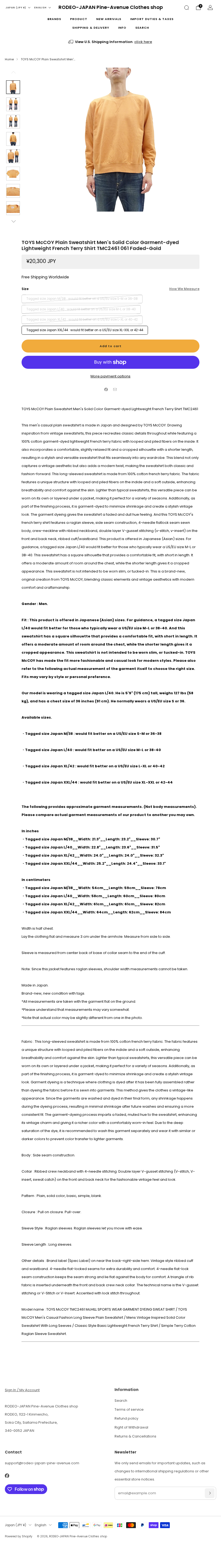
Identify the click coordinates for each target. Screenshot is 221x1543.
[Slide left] (13, 74)
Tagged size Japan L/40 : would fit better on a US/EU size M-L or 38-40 (81, 309)
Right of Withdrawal (131, 1427)
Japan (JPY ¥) (16, 7)
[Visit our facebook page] (7, 1475)
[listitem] (111, 41)
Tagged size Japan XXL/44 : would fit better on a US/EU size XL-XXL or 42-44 (84, 330)
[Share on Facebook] (106, 389)
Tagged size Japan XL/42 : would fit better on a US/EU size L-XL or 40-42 (82, 319)
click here (143, 41)
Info (122, 27)
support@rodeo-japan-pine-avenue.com (42, 1463)
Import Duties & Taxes (152, 19)
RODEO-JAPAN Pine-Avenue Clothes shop (110, 7)
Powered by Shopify (18, 1536)
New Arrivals (108, 19)
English (40, 7)
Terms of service (129, 1409)
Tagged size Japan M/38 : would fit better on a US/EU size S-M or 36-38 (82, 299)
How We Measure (184, 289)
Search (142, 27)
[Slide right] (13, 221)
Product (78, 19)
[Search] (186, 7)
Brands (54, 19)
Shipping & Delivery (90, 27)
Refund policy (126, 1418)
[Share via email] (115, 389)
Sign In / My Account (22, 1390)
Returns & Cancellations (135, 1436)
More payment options (110, 376)
